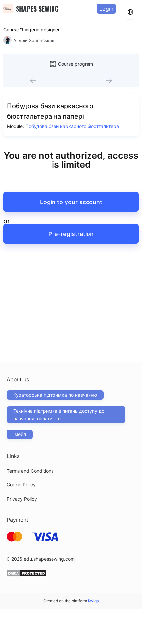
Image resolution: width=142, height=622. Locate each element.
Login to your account (71, 202)
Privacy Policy (22, 499)
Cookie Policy (21, 484)
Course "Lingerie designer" (32, 29)
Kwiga (93, 600)
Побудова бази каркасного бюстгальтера (72, 126)
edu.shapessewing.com (49, 559)
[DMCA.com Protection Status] (27, 575)
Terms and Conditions (30, 471)
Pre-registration (71, 234)
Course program (75, 64)
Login (106, 8)
